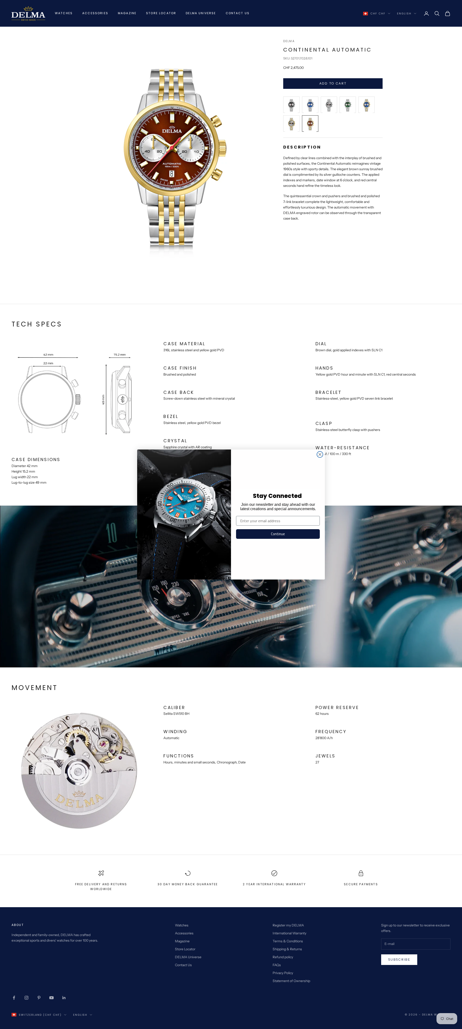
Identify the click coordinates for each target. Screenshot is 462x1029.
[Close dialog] (320, 454)
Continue (278, 533)
